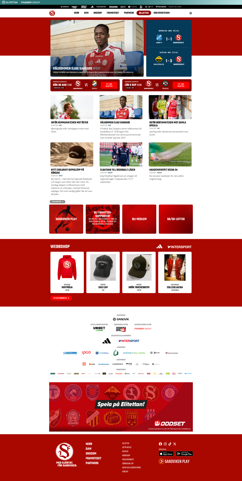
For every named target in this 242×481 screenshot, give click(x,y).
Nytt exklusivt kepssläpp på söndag (67, 171)
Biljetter (144, 13)
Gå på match (126, 447)
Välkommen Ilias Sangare (72, 69)
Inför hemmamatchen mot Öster (69, 122)
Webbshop (126, 455)
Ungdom (98, 13)
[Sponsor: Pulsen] (30, 3)
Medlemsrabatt (128, 459)
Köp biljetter (109, 85)
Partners (129, 13)
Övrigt (61, 175)
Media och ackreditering (131, 467)
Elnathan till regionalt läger (117, 170)
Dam (86, 13)
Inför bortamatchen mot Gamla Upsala (167, 124)
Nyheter (125, 451)
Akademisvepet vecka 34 (163, 170)
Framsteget (113, 13)
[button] (190, 13)
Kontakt (125, 472)
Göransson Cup (127, 463)
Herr (76, 13)
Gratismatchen (162, 13)
